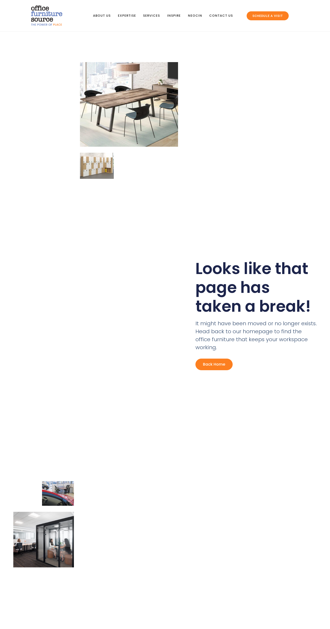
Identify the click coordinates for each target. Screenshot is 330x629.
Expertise (127, 15)
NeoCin (195, 15)
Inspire (174, 15)
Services (151, 15)
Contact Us (221, 15)
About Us (102, 15)
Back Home (214, 364)
